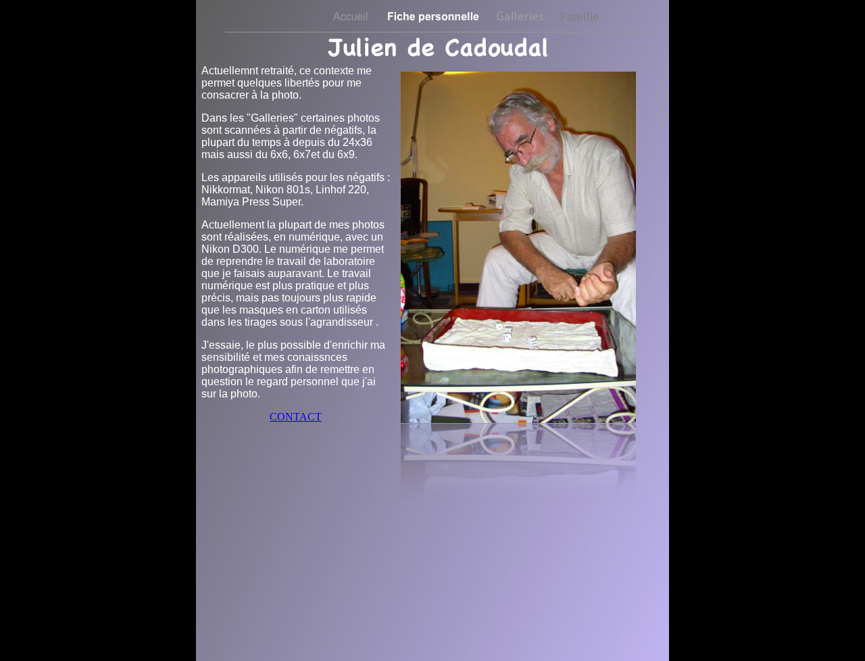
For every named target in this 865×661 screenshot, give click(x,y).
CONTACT (296, 416)
